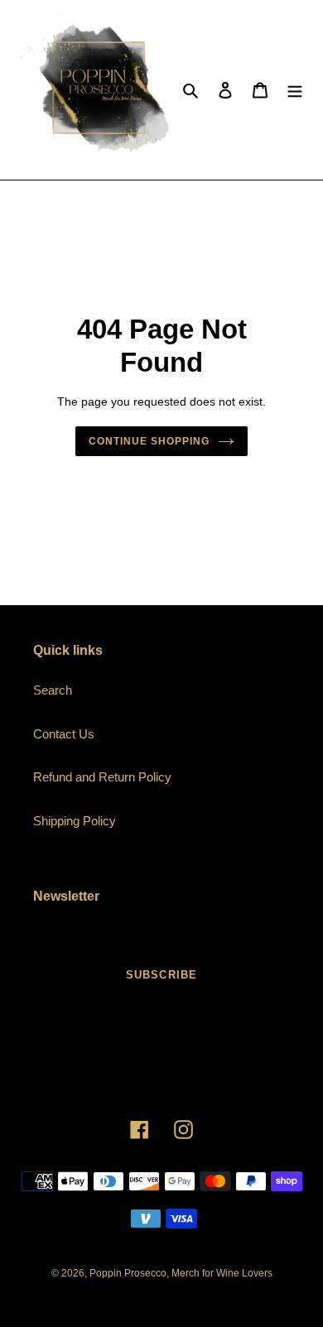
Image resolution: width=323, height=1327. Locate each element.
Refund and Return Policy (102, 777)
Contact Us (63, 734)
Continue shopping (149, 441)
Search (52, 690)
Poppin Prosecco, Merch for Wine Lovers (180, 1273)
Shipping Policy (74, 821)
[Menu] (294, 90)
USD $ (156, 1079)
